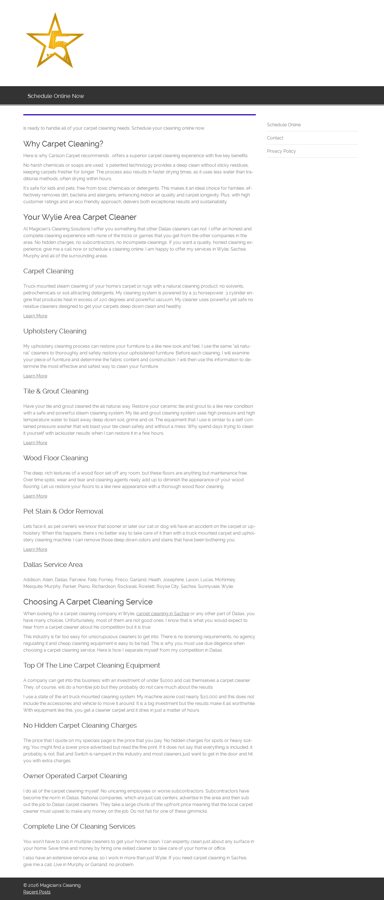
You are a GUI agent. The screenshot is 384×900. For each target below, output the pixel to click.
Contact (275, 138)
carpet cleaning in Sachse (162, 613)
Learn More (35, 316)
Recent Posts (37, 892)
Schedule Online (284, 124)
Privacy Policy (281, 151)
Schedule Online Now (56, 96)
